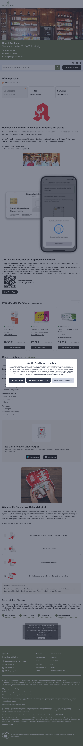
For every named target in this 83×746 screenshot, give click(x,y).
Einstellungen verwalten (63, 380)
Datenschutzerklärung (49, 374)
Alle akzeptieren (17, 380)
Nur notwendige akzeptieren (38, 380)
